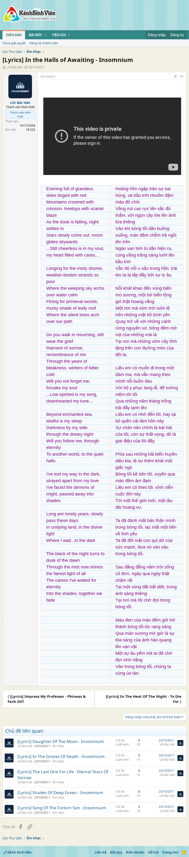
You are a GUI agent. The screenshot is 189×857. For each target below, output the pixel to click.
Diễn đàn (13, 35)
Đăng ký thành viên (44, 43)
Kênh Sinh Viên (19, 852)
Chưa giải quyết (14, 43)
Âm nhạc (58, 746)
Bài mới (35, 35)
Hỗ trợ (153, 852)
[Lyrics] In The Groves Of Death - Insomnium (61, 756)
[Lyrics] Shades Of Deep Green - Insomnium (60, 792)
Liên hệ (101, 852)
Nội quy (116, 852)
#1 (182, 76)
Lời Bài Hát (14, 67)
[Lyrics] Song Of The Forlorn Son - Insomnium (61, 808)
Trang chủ (170, 852)
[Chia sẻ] (175, 77)
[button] (45, 35)
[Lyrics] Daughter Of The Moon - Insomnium (60, 741)
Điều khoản (135, 852)
